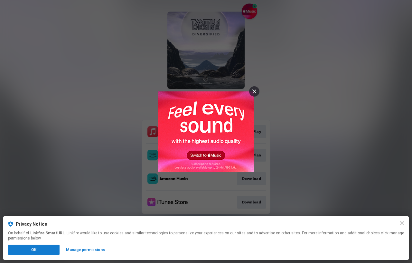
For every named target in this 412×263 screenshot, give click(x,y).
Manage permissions (85, 250)
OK (33, 250)
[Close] (402, 223)
